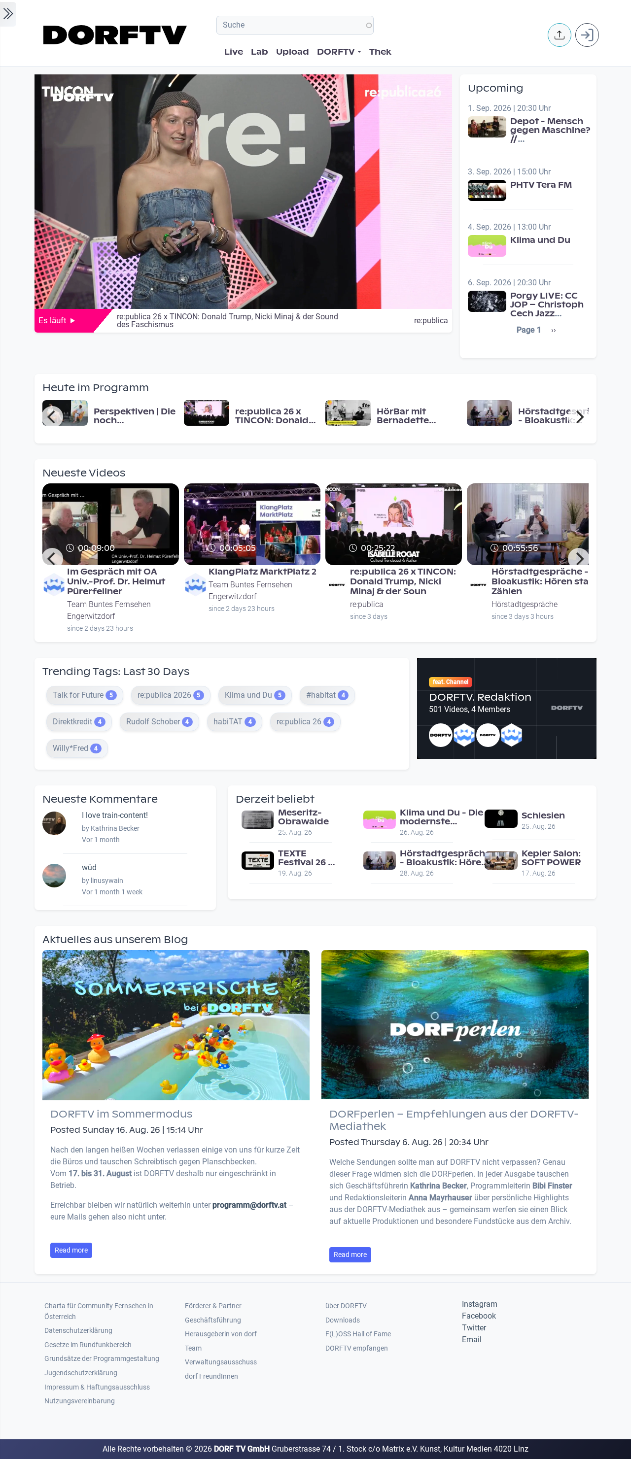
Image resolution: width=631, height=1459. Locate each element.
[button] (559, 35)
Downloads (342, 1320)
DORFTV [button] (336, 52)
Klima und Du (540, 240)
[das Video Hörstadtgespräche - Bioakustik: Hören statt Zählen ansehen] (489, 412)
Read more (71, 1250)
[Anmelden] (587, 35)
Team (193, 1348)
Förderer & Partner (213, 1306)
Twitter (474, 1327)
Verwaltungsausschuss (221, 1362)
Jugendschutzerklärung (80, 1373)
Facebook (479, 1316)
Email (472, 1339)
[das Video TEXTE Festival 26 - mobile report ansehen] (258, 860)
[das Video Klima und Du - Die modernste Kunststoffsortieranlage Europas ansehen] (379, 819)
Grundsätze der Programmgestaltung (101, 1359)
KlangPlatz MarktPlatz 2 (262, 572)
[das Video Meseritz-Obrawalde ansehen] (258, 819)
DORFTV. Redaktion (480, 697)
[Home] (116, 35)
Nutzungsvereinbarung (79, 1401)
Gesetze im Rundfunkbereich (88, 1345)
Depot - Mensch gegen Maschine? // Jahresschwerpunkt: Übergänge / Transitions (556, 143)
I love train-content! (115, 815)
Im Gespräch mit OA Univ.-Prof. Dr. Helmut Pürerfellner (116, 582)
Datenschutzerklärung (78, 1330)
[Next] (579, 417)
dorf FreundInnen (211, 1376)
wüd (89, 867)
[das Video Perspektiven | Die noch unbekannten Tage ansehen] (65, 412)
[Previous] (52, 417)
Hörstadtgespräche (524, 604)
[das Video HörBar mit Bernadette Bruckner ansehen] (348, 412)
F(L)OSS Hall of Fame (358, 1334)
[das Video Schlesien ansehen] (501, 818)
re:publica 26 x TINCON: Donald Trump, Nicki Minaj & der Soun (403, 582)
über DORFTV (346, 1306)
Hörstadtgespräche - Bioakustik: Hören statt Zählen (543, 582)
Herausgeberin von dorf (221, 1334)
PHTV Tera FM (541, 185)
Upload (292, 52)
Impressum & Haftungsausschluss (97, 1387)
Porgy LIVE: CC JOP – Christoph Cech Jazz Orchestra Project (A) (547, 314)
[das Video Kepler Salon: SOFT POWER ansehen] (501, 860)
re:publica (431, 320)
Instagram (479, 1304)
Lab (259, 52)
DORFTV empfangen (356, 1348)
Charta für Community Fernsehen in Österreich (98, 1311)
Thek (380, 52)
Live (233, 52)
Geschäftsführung (213, 1320)
